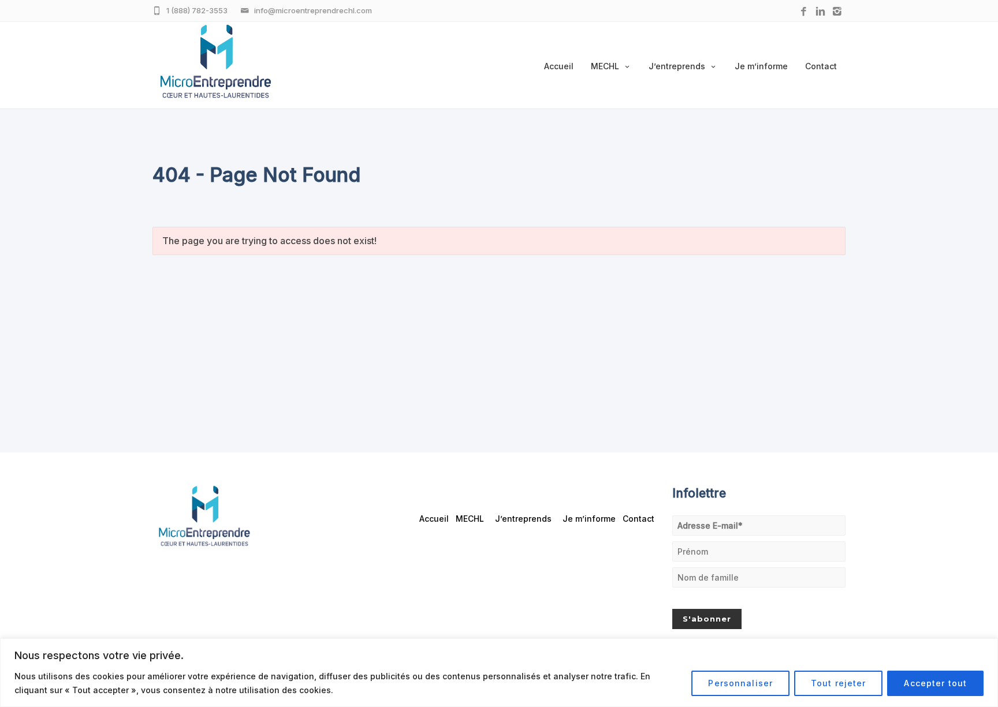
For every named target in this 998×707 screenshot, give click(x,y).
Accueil (559, 66)
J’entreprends (677, 66)
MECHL (605, 66)
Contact (821, 66)
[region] (499, 672)
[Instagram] (837, 11)
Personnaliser (740, 683)
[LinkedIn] (820, 11)
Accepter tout (935, 683)
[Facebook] (803, 11)
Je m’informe (761, 66)
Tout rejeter (838, 683)
